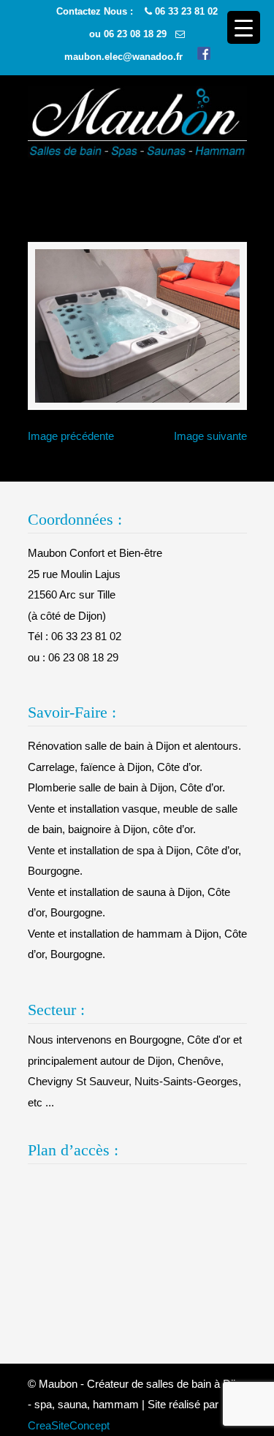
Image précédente (71, 436)
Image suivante (210, 436)
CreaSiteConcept (69, 1425)
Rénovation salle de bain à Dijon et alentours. (134, 746)
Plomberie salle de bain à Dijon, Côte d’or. (126, 787)
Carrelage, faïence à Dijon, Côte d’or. (115, 767)
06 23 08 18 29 (135, 34)
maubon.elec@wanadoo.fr (123, 56)
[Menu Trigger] (243, 27)
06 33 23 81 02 (186, 11)
